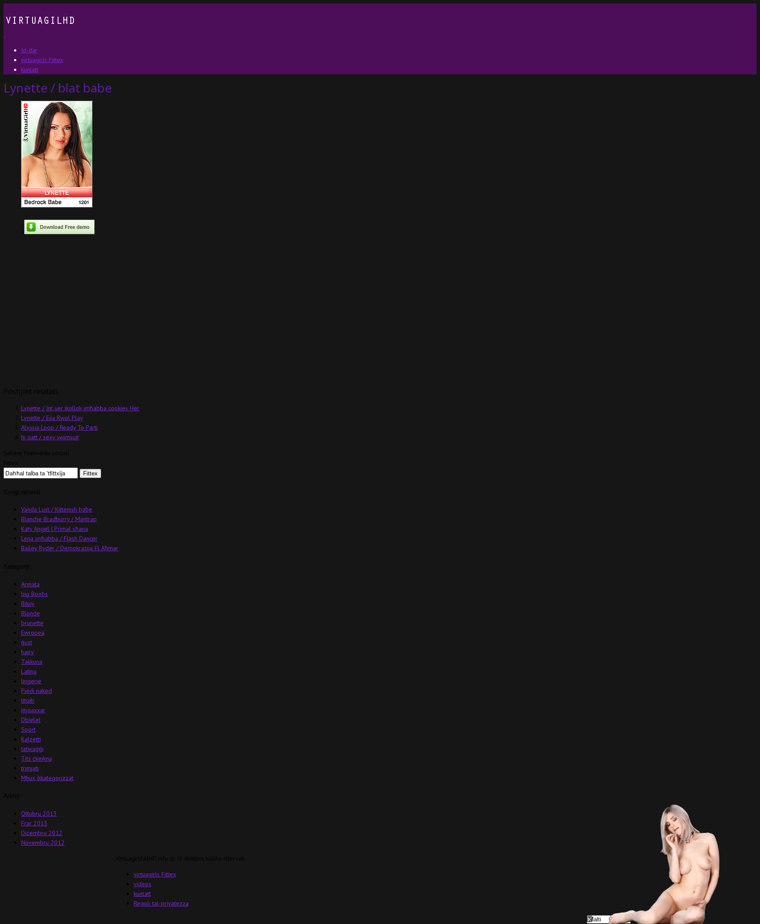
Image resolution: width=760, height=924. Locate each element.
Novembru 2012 (43, 843)
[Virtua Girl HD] (39, 34)
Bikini (27, 603)
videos (142, 884)
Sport (28, 729)
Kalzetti (31, 739)
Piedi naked (36, 691)
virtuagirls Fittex (155, 874)
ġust (26, 642)
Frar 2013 (34, 823)
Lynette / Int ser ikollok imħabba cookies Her (80, 408)
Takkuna (31, 662)
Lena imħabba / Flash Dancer (59, 538)
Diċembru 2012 (41, 833)
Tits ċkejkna (36, 758)
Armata (30, 584)
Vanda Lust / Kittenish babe (56, 509)
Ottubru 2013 (39, 813)
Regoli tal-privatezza (161, 903)
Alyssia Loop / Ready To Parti (59, 427)
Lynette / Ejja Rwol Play (52, 418)
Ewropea (32, 633)
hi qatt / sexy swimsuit (50, 437)
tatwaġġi (32, 749)
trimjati (30, 768)
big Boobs (34, 594)
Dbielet (30, 720)
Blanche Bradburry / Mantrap (59, 519)
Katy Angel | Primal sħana (54, 529)
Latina (29, 671)
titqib (27, 700)
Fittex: (11, 463)
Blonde (30, 613)
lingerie (31, 681)
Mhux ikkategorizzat (47, 778)
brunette (32, 623)
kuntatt (142, 894)
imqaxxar (33, 710)
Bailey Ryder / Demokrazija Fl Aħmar (69, 548)
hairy (27, 652)
